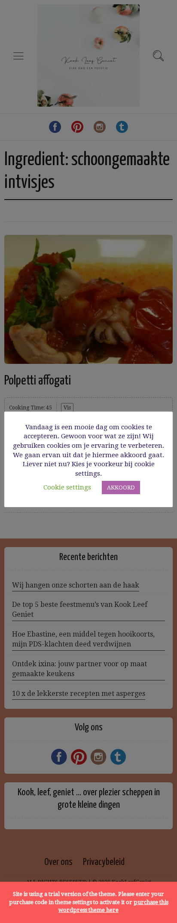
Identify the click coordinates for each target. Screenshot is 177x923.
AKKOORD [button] (121, 487)
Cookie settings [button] (67, 487)
